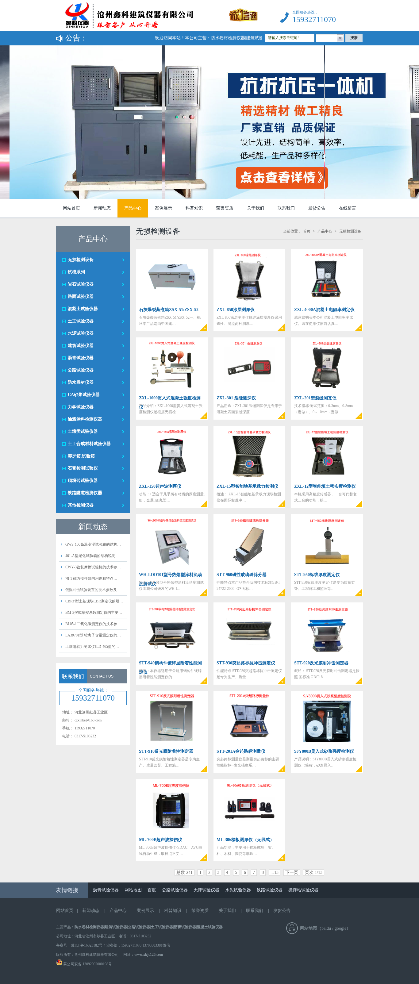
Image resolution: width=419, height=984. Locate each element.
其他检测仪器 (81, 505)
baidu (326, 928)
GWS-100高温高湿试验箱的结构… (93, 544)
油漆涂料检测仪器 (85, 419)
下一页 (291, 872)
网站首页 (71, 208)
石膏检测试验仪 (83, 468)
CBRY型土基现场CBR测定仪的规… (94, 601)
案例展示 (163, 208)
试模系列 (76, 272)
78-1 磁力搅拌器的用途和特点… (91, 578)
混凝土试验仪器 (83, 308)
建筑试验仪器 (81, 345)
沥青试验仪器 (81, 358)
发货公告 (316, 208)
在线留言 (347, 208)
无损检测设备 (81, 259)
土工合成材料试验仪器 (89, 443)
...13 (275, 872)
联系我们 (286, 208)
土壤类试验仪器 (83, 431)
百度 (152, 890)
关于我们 (255, 208)
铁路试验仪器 (270, 890)
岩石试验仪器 (81, 284)
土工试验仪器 (81, 321)
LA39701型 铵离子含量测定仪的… (93, 635)
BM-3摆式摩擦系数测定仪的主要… (93, 612)
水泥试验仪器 (81, 333)
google (340, 928)
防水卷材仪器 (81, 382)
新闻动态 (102, 208)
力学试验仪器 (81, 407)
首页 (306, 231)
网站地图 (133, 890)
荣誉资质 (224, 208)
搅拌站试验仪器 (303, 890)
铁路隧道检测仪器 (85, 492)
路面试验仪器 (81, 296)
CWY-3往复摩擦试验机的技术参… (93, 567)
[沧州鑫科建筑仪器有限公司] (157, 29)
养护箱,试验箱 (81, 456)
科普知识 (194, 208)
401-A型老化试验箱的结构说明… (92, 556)
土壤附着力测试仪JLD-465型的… (92, 646)
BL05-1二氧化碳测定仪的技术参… (93, 624)
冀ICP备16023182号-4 (88, 945)
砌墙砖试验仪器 (83, 480)
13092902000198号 (97, 964)
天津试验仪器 (206, 890)
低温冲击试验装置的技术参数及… (93, 590)
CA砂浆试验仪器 (84, 394)
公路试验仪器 (81, 370)
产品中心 (132, 208)
